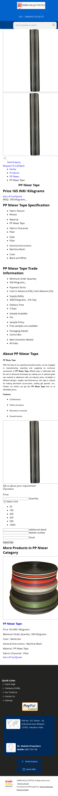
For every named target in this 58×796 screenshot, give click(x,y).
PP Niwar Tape (12, 623)
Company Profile (12, 688)
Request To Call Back (13, 165)
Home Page (10, 684)
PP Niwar (14, 176)
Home (13, 169)
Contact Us (10, 696)
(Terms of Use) (23, 783)
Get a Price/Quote (12, 196)
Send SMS (31, 769)
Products (14, 172)
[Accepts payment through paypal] (30, 710)
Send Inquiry (14, 162)
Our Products (11, 692)
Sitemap (9, 700)
